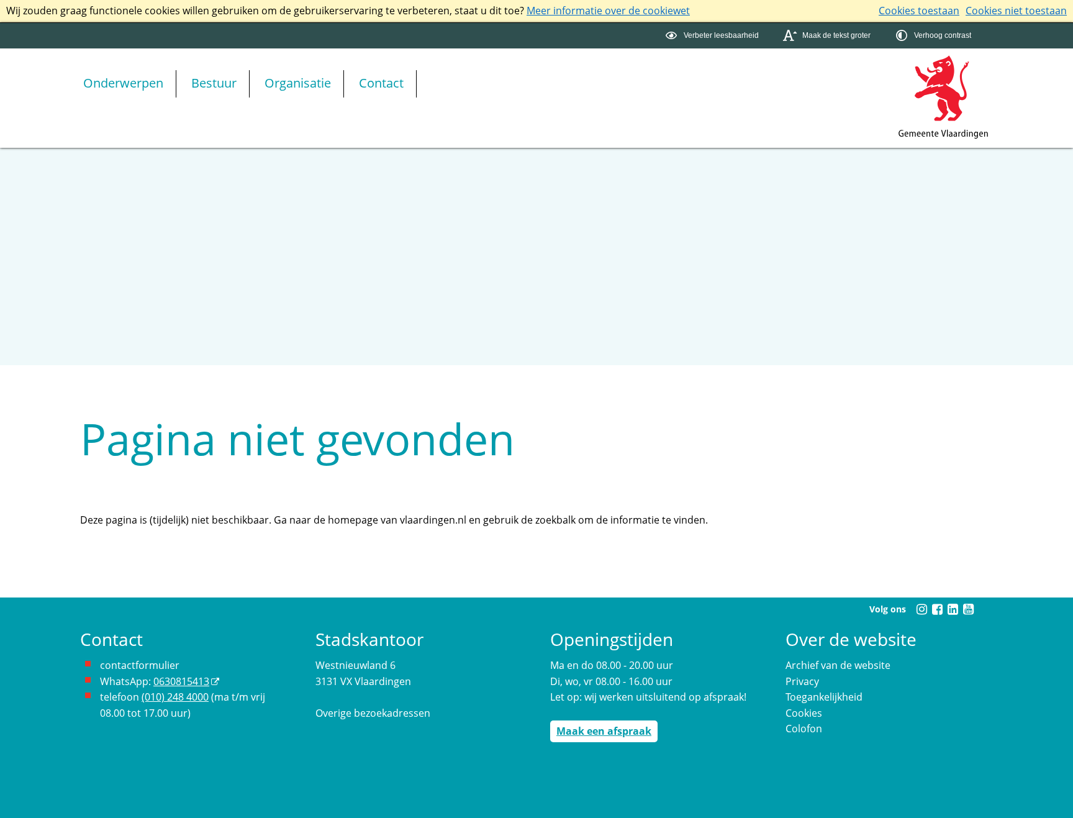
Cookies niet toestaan (1016, 10)
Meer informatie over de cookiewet (608, 10)
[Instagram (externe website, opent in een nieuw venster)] (921, 609)
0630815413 (181, 681)
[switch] (714, 36)
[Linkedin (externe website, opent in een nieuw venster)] (952, 609)
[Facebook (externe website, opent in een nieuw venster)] (937, 609)
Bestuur (214, 83)
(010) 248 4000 (175, 697)
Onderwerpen (123, 83)
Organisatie (298, 83)
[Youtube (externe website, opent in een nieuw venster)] (968, 609)
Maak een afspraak (603, 731)
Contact (381, 83)
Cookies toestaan (919, 10)
